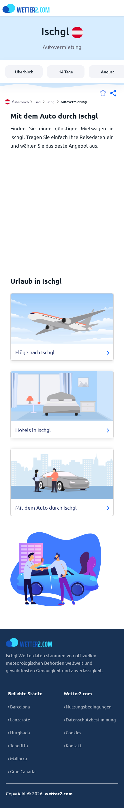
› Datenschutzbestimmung (90, 719)
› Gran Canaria (21, 771)
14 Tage (66, 72)
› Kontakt (73, 745)
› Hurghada (19, 732)
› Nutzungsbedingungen (88, 706)
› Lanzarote (19, 719)
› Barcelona (19, 706)
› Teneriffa (18, 745)
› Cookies (72, 732)
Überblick (24, 72)
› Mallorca (17, 758)
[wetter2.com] (26, 8)
